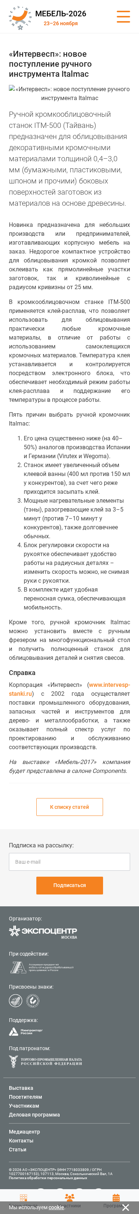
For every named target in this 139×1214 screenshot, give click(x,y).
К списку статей (69, 807)
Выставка (21, 1088)
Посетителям (25, 1097)
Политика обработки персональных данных (48, 1178)
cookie (56, 1207)
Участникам (24, 1106)
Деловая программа (34, 1115)
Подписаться (69, 885)
